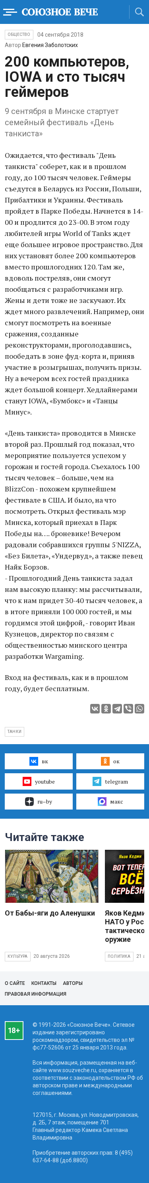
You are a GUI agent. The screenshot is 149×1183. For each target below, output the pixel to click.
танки (14, 731)
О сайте (15, 983)
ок (116, 761)
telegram (116, 781)
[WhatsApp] (139, 708)
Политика (119, 956)
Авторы (73, 983)
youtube (45, 781)
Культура (18, 956)
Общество (19, 34)
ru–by (44, 801)
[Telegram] (117, 708)
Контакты (43, 983)
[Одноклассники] (106, 708)
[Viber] (128, 708)
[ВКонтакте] (95, 708)
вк (45, 761)
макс (116, 801)
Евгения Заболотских (50, 45)
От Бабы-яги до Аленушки (50, 913)
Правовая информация (35, 994)
